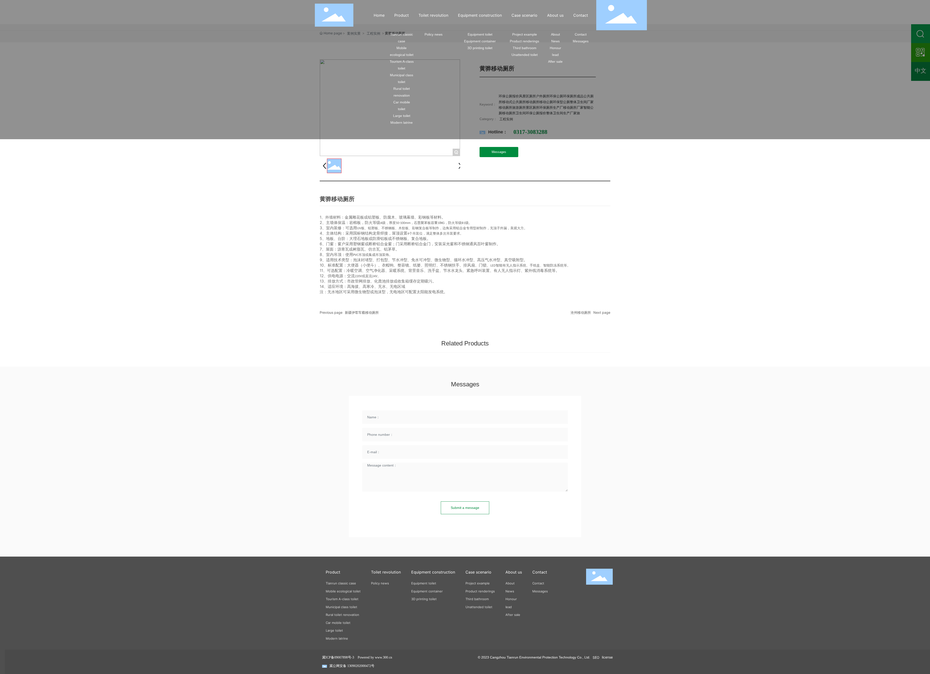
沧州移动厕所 (581, 312)
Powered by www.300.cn (375, 657)
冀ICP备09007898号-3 (338, 657)
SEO (596, 657)
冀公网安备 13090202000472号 (351, 666)
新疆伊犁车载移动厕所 (362, 312)
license (607, 657)
